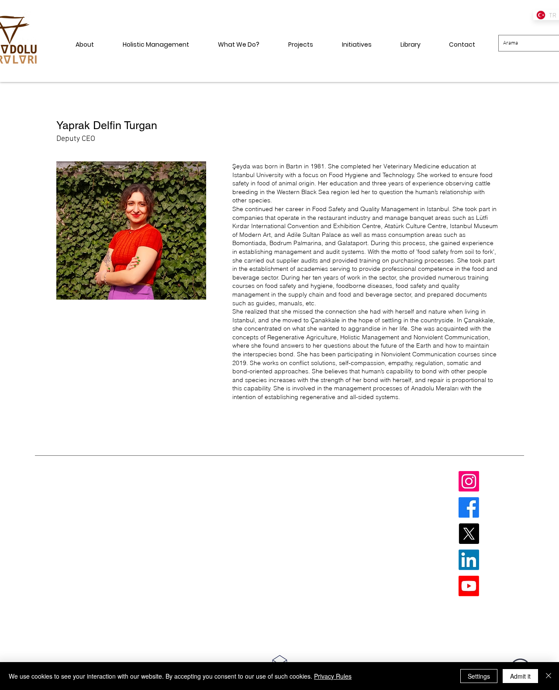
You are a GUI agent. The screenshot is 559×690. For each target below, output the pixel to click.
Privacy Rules (333, 676)
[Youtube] (469, 586)
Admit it (520, 676)
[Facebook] (469, 507)
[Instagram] (469, 481)
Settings (479, 676)
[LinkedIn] (469, 560)
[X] (469, 533)
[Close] (548, 676)
